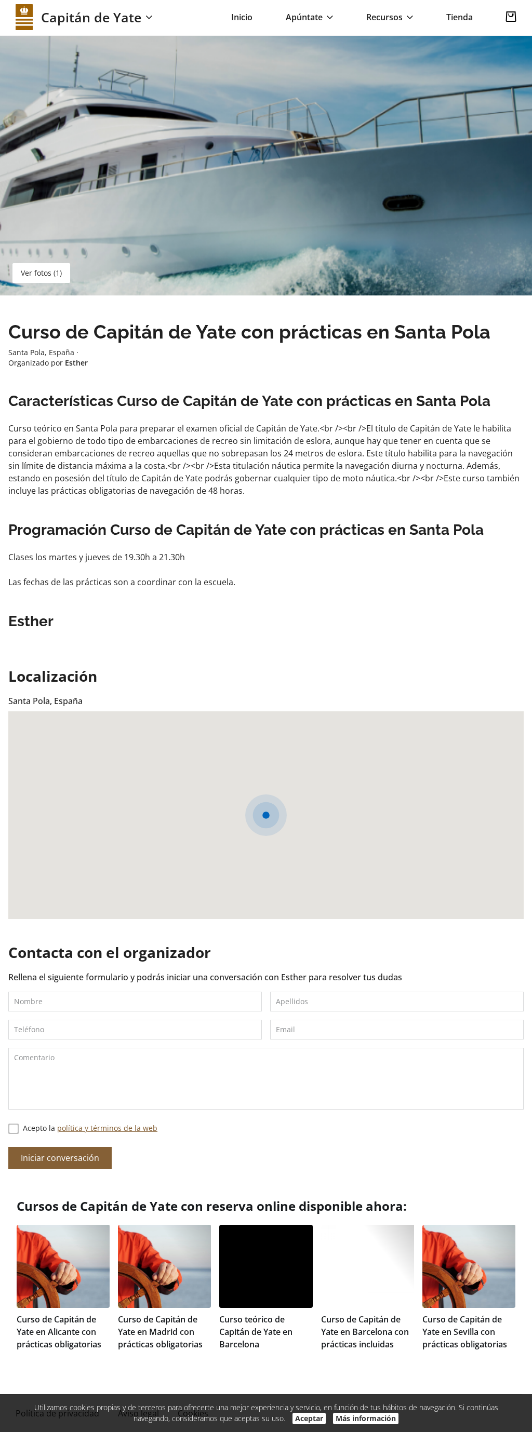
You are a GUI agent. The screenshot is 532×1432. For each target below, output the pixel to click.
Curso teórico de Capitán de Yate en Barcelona (255, 1332)
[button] (266, 815)
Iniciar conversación (60, 1158)
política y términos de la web (107, 1128)
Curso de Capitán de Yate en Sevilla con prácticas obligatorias (464, 1332)
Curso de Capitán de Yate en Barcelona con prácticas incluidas (365, 1332)
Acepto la (90, 1128)
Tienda (459, 17)
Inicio (241, 17)
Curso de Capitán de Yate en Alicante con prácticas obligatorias (59, 1332)
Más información (366, 1418)
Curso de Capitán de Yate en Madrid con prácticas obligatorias (160, 1332)
